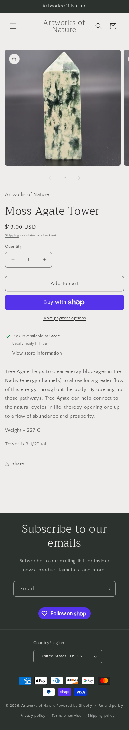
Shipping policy (101, 716)
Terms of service (66, 716)
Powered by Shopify (74, 705)
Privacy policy (33, 716)
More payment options (64, 318)
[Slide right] (79, 178)
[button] (13, 26)
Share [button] (18, 463)
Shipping (12, 235)
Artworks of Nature (39, 705)
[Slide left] (50, 178)
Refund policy (111, 706)
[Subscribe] (108, 589)
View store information (37, 353)
